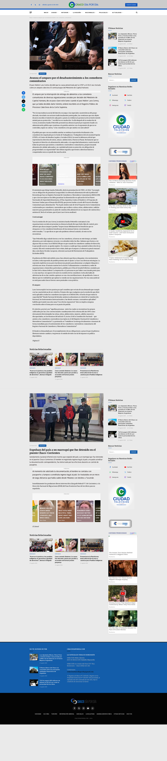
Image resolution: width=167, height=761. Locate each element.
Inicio (31, 17)
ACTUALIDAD (117, 12)
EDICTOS (129, 714)
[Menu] (31, 12)
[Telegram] (23, 105)
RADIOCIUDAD (131, 4)
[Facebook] (23, 93)
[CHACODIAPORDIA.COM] (84, 5)
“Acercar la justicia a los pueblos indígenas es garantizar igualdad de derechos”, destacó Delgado (41, 373)
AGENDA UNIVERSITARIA (104, 714)
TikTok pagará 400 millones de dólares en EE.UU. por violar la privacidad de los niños (127, 62)
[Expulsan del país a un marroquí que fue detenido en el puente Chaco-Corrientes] (66, 417)
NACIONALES (90, 12)
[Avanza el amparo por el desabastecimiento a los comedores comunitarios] (66, 45)
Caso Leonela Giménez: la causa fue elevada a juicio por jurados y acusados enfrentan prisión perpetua (66, 373)
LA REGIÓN (77, 12)
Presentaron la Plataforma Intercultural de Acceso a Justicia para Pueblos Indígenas (91, 373)
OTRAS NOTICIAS (119, 714)
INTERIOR (64, 12)
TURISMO (54, 714)
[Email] (23, 101)
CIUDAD (54, 12)
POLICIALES (103, 12)
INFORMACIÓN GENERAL (66, 714)
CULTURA (46, 714)
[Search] (136, 12)
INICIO (46, 12)
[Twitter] (23, 97)
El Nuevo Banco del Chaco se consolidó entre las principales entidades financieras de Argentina (127, 50)
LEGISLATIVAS (90, 714)
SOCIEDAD (38, 714)
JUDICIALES (42, 73)
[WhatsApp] (23, 109)
